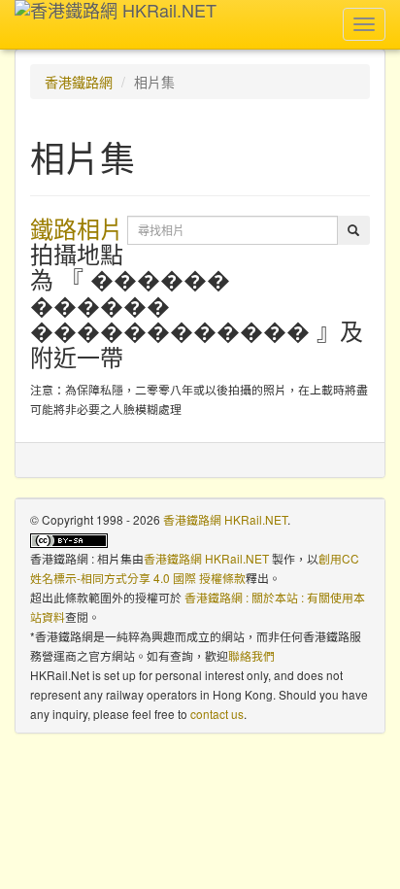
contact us (217, 713)
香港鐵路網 (79, 81)
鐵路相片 (76, 228)
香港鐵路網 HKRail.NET (225, 519)
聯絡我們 (251, 655)
